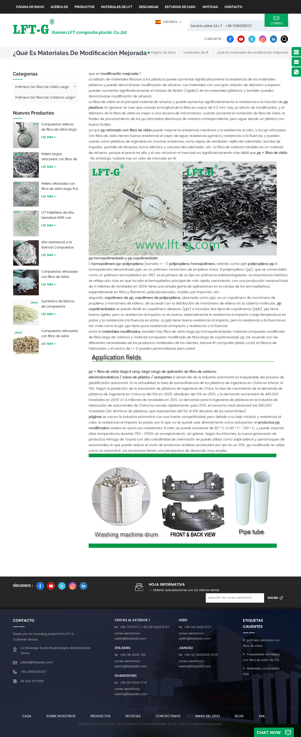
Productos (85, 7)
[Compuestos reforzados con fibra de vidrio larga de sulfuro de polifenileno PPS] (26, 341)
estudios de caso (180, 7)
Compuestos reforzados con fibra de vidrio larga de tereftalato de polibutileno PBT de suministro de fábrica (59, 274)
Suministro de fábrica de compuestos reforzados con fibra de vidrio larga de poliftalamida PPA (59, 304)
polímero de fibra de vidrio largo (42, 87)
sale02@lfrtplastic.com (36, 662)
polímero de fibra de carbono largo (44, 97)
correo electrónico (276, 24)
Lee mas (47, 137)
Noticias (210, 7)
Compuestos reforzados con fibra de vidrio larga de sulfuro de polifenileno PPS (59, 334)
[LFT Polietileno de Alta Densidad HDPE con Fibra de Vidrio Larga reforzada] (26, 223)
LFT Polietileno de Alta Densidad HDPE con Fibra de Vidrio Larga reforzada (57, 215)
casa (26, 716)
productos (101, 716)
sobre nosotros (60, 716)
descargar (148, 7)
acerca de (59, 7)
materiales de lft (116, 7)
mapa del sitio (207, 716)
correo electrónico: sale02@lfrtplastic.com (131, 664)
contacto (233, 7)
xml (262, 716)
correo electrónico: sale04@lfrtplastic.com (131, 692)
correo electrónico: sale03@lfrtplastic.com (195, 664)
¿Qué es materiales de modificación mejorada (252, 52)
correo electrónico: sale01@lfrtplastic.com (130, 636)
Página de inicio (30, 7)
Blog (239, 716)
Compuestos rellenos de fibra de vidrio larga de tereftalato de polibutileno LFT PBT (59, 127)
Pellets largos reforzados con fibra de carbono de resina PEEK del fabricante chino (59, 157)
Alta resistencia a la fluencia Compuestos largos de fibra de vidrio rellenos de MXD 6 (59, 245)
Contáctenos (168, 716)
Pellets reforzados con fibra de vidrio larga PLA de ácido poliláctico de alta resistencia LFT (59, 186)
